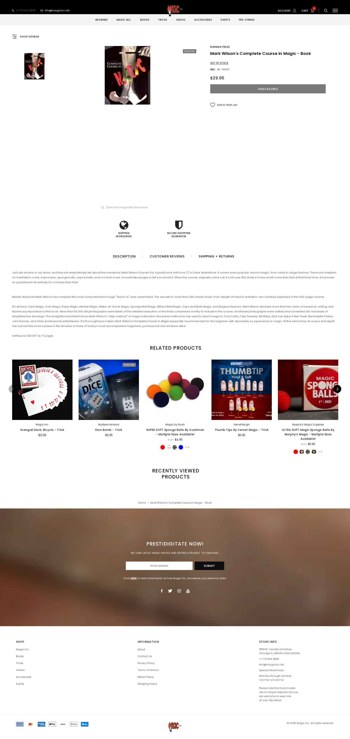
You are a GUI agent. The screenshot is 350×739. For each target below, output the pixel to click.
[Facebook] (162, 591)
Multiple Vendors (108, 424)
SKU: (213, 69)
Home (142, 502)
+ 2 (320, 451)
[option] (127, 75)
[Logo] (175, 10)
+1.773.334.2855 (26, 10)
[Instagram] (179, 591)
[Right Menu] (335, 10)
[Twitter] (170, 591)
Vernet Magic (241, 424)
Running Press (220, 47)
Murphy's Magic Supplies (308, 424)
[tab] (175, 347)
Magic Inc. (42, 424)
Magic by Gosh (175, 424)
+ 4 (187, 447)
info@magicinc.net (57, 10)
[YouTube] (188, 591)
